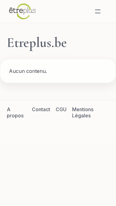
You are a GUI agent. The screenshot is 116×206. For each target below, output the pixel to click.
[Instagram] (65, 129)
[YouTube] (80, 129)
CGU (61, 109)
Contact (41, 109)
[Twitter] (51, 129)
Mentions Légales (82, 112)
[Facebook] (36, 129)
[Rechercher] (83, 11)
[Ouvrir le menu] (98, 11)
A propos (15, 112)
